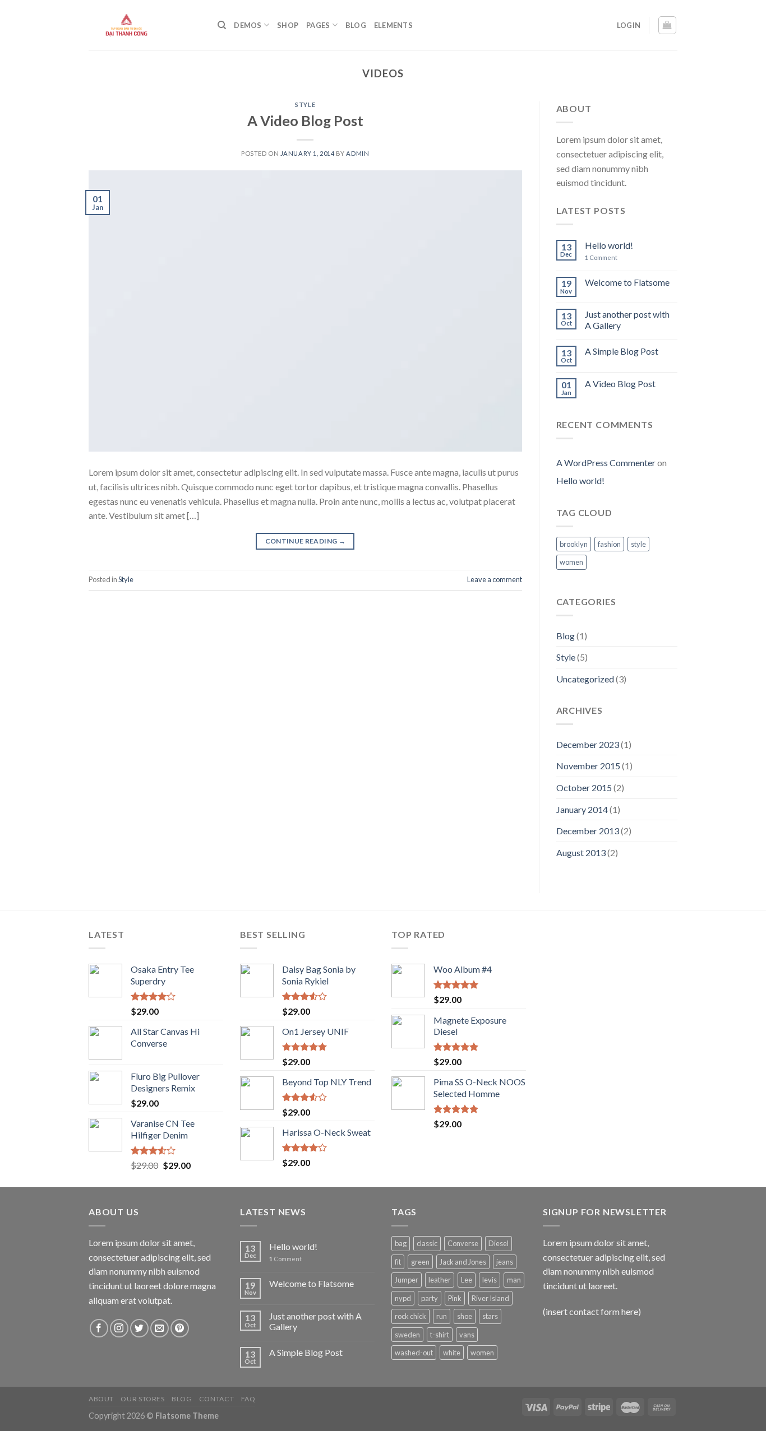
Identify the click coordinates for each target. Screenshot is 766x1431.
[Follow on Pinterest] (179, 1328)
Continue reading (305, 541)
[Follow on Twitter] (139, 1328)
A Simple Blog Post (621, 351)
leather (439, 1279)
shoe (464, 1316)
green (420, 1261)
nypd (403, 1298)
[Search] (222, 25)
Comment (601, 257)
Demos (247, 25)
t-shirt (439, 1334)
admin (357, 153)
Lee (466, 1279)
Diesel (498, 1243)
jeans (504, 1261)
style (638, 544)
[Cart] (667, 25)
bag (401, 1243)
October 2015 (584, 787)
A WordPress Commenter (606, 462)
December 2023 (587, 744)
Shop (287, 25)
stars (490, 1316)
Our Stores (142, 1399)
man (514, 1279)
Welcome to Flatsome (627, 282)
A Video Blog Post (305, 120)
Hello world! (609, 245)
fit (398, 1261)
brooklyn (574, 544)
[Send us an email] (159, 1328)
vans (466, 1334)
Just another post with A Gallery (627, 319)
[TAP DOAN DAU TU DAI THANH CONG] (145, 25)
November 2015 (588, 765)
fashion (609, 544)
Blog (355, 25)
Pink (455, 1298)
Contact (216, 1399)
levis (489, 1279)
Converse (462, 1243)
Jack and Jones (463, 1261)
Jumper (406, 1279)
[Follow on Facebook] (99, 1328)
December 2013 (587, 830)
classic (427, 1243)
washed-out (414, 1352)
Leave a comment (494, 579)
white (451, 1352)
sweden (407, 1334)
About (101, 1399)
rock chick (410, 1316)
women (571, 561)
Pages (318, 25)
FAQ (248, 1399)
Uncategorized (585, 678)
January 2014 (582, 809)
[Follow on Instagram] (119, 1328)
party (429, 1298)
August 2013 (581, 852)
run (441, 1316)
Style (305, 104)
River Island (490, 1298)
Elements (393, 25)
